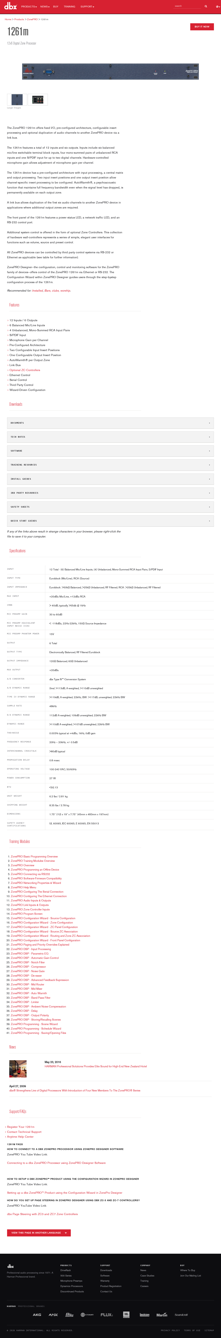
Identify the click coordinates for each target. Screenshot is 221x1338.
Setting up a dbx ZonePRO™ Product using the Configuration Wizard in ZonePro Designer (64, 1192)
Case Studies (147, 1276)
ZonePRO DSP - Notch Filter (28, 962)
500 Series (66, 1276)
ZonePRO (32, 19)
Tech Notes (18, 437)
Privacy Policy (170, 1330)
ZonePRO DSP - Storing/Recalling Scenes (36, 1020)
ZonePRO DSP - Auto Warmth (29, 993)
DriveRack (65, 1270)
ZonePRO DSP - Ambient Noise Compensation (38, 1006)
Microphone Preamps (71, 1281)
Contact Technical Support (24, 1132)
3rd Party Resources (24, 493)
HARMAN (11, 1306)
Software (16, 451)
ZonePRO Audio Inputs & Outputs (31, 900)
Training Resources (24, 465)
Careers (144, 1286)
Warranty (104, 1281)
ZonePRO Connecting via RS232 (30, 874)
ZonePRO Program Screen (26, 914)
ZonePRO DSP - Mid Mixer (26, 989)
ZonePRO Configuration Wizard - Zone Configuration (42, 922)
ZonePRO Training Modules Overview (33, 861)
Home (8, 19)
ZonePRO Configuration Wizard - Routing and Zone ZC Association (50, 936)
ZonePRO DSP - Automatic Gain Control (35, 958)
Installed (37, 290)
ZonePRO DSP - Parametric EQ (29, 953)
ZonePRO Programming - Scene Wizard (34, 1024)
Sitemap (209, 1330)
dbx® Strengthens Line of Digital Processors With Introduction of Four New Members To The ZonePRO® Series (74, 1090)
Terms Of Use (192, 1330)
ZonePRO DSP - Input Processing (31, 949)
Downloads (106, 1270)
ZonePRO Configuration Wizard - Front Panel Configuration (45, 940)
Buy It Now (202, 27)
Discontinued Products (72, 1291)
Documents (17, 423)
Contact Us (106, 1291)
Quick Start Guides (24, 521)
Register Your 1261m (20, 1127)
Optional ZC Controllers (24, 370)
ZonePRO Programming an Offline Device (35, 869)
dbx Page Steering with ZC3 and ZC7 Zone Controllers (42, 1214)
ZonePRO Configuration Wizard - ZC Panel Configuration (44, 927)
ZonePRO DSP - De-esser (26, 976)
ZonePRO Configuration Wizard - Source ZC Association (44, 931)
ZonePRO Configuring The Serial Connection (37, 892)
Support (86, 7)
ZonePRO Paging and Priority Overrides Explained (40, 944)
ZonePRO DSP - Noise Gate (28, 971)
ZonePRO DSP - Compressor (28, 967)
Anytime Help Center (20, 1136)
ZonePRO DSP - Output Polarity (30, 1015)
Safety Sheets (20, 507)
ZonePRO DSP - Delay (24, 1011)
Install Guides (21, 479)
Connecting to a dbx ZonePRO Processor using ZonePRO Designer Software (56, 1163)
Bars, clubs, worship (57, 290)
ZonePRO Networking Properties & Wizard (36, 883)
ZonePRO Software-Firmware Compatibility (36, 878)
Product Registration (110, 1286)
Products (28, 7)
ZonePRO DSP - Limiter (25, 1002)
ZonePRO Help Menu (23, 887)
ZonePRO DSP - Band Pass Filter (30, 998)
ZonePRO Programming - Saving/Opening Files (38, 1033)
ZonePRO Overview (22, 865)
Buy (55, 7)
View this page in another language (36, 1233)
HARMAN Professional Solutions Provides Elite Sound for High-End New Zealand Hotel (96, 1066)
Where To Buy (187, 1270)
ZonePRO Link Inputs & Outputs (30, 905)
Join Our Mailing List (190, 1276)
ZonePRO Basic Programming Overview (34, 856)
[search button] (206, 5)
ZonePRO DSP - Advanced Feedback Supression (40, 980)
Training (69, 7)
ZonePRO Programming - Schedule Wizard (36, 1028)
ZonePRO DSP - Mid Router (27, 984)
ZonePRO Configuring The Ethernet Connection (39, 896)
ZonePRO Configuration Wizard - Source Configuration (43, 918)
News (44, 7)
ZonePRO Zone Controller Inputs (30, 909)
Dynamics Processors (71, 1286)
